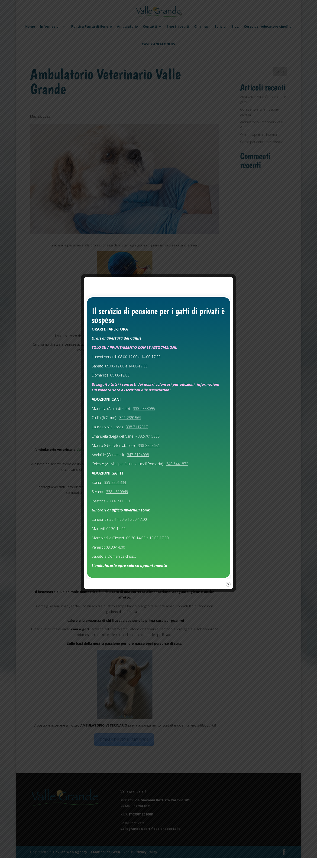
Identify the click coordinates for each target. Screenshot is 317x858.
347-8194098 (138, 454)
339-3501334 (115, 482)
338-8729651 (149, 445)
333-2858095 (144, 408)
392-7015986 (149, 436)
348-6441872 (177, 463)
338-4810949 (117, 491)
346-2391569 (130, 417)
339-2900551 (120, 501)
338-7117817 (137, 426)
